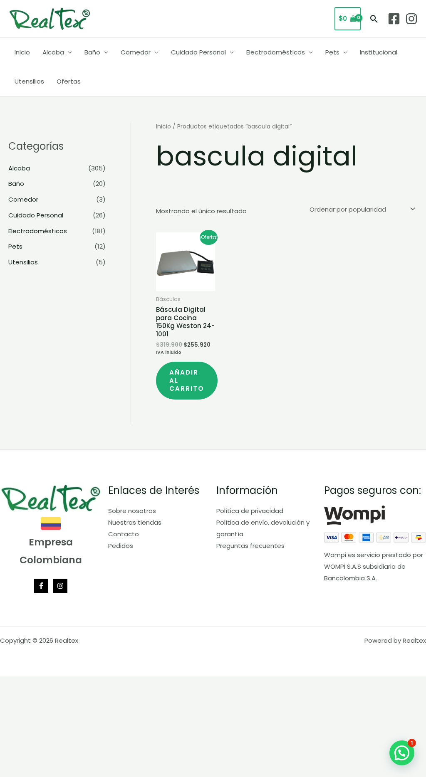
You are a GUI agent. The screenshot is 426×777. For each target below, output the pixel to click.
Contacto (123, 534)
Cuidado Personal (198, 52)
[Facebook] (394, 18)
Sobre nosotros (132, 510)
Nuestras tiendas (134, 522)
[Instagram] (411, 18)
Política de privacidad (249, 510)
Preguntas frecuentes (250, 545)
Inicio (22, 52)
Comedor (136, 52)
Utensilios (29, 81)
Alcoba (53, 52)
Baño (92, 52)
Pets (332, 52)
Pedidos (120, 545)
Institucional (378, 52)
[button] (374, 19)
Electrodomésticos (275, 52)
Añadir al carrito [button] (186, 380)
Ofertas (69, 81)
